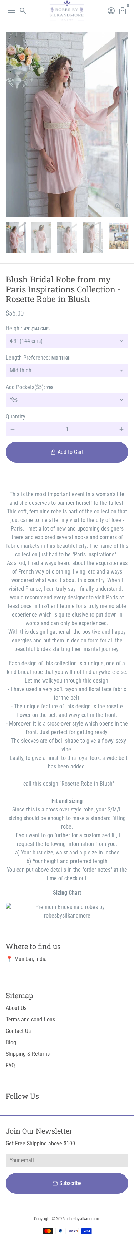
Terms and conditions (30, 1019)
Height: (28, 328)
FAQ (10, 1065)
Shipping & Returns (28, 1053)
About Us (16, 1008)
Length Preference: (38, 357)
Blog (11, 1042)
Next (121, 124)
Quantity (15, 416)
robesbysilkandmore (83, 1218)
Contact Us (18, 1031)
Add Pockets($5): (29, 387)
